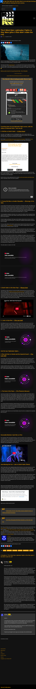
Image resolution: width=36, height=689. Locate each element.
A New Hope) (21, 131)
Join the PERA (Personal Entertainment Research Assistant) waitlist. (18, 75)
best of (4, 550)
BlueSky (12, 534)
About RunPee (3, 648)
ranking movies (25, 550)
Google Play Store (17, 164)
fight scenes (15, 550)
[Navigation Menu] (34, 18)
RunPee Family (3, 655)
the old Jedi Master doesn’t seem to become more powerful (15, 139)
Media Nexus (3, 650)
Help (1, 652)
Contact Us (2, 653)
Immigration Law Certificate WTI (6, 658)
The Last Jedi (18, 320)
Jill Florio (3, 36)
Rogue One (24, 287)
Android (17, 5)
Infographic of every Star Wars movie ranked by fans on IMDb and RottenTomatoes (17, 512)
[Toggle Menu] (1, 1)
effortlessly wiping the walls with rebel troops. (16, 291)
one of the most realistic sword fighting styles (26, 177)
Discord (9, 534)
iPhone (14, 5)
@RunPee (5, 534)
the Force (31, 550)
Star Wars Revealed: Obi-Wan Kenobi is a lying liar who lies (17, 521)
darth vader (9, 550)
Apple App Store (11, 164)
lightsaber (20, 550)
